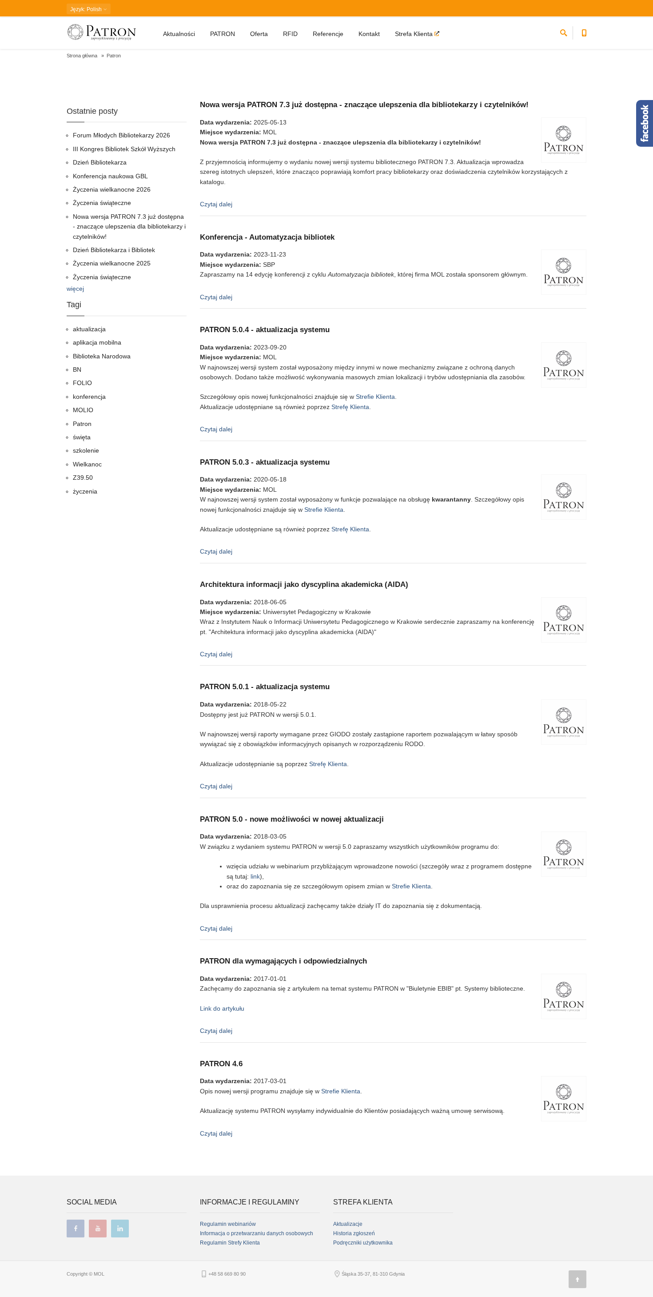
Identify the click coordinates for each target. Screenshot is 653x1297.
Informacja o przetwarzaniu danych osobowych (256, 1233)
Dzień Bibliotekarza (100, 162)
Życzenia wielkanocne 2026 (112, 189)
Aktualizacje (347, 1224)
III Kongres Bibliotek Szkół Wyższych (124, 149)
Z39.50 (83, 477)
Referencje (328, 33)
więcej (75, 288)
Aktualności (179, 33)
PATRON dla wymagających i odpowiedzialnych (283, 961)
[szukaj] (564, 31)
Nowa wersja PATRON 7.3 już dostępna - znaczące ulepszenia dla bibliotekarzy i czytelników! (364, 104)
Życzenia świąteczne (102, 202)
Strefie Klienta (375, 396)
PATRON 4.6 (221, 1064)
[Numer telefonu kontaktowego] (584, 31)
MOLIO (83, 410)
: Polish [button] (86, 9)
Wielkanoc (87, 464)
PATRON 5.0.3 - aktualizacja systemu (265, 462)
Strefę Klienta (350, 406)
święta (82, 437)
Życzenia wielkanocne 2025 (112, 263)
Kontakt (369, 33)
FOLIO (82, 382)
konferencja (89, 396)
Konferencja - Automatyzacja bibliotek (267, 237)
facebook (75, 1228)
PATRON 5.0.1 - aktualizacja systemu (265, 687)
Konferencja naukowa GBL (110, 176)
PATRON (222, 33)
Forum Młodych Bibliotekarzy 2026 (121, 135)
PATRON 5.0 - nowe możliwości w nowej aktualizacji (292, 819)
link (255, 876)
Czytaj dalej (216, 204)
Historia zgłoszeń (354, 1233)
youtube (98, 1228)
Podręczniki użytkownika (363, 1243)
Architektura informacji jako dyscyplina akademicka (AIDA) (304, 584)
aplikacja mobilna (97, 342)
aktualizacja (89, 329)
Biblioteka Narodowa (102, 356)
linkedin (120, 1228)
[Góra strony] (577, 1279)
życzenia (85, 491)
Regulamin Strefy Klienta (230, 1243)
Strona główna (82, 55)
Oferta (259, 33)
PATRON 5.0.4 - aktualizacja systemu (265, 329)
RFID (290, 33)
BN (77, 369)
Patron (82, 423)
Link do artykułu (222, 1008)
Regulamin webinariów (228, 1224)
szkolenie (86, 450)
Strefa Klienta (414, 33)
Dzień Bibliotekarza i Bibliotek (114, 249)
